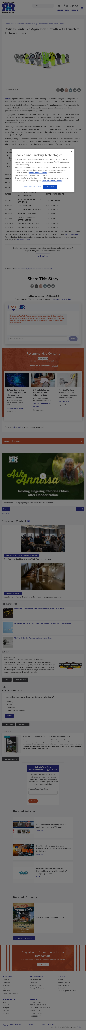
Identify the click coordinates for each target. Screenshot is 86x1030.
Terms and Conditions (38, 173)
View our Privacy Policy (52, 180)
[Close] (71, 151)
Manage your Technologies (32, 187)
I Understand (50, 187)
